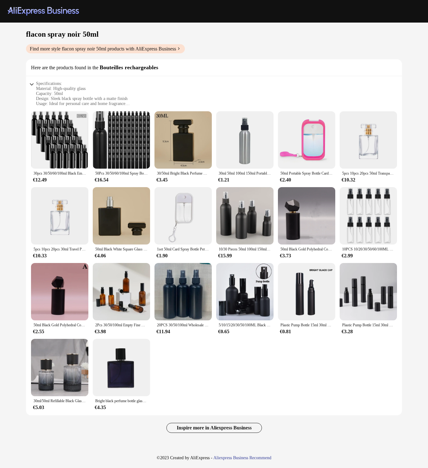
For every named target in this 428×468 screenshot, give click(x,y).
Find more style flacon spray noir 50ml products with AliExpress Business (103, 48)
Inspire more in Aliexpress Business (214, 427)
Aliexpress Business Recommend (242, 457)
